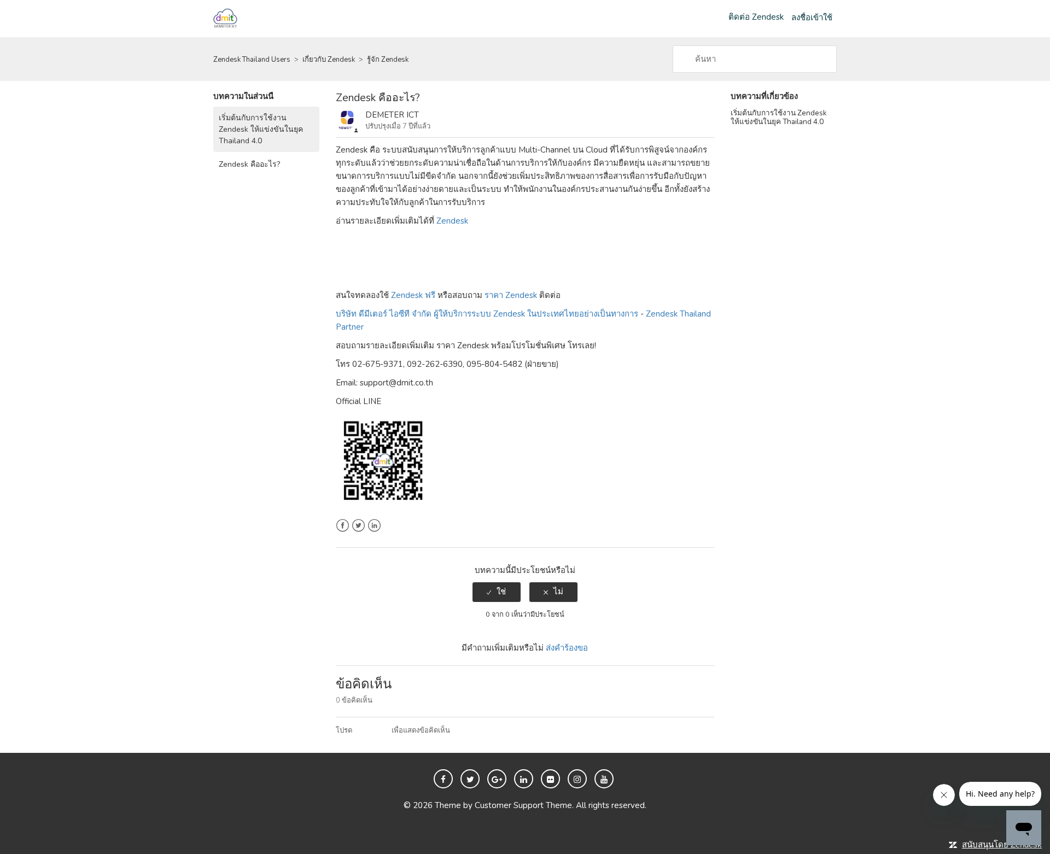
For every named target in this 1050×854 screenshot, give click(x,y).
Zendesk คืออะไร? (249, 164)
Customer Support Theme (523, 805)
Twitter (358, 526)
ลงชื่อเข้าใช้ (372, 730)
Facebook (342, 526)
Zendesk (452, 220)
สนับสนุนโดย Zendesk (1002, 844)
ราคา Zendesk (511, 295)
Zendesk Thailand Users (251, 60)
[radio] (496, 592)
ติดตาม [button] (689, 118)
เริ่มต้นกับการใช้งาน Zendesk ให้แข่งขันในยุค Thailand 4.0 (261, 129)
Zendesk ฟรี (413, 295)
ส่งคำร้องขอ (567, 647)
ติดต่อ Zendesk (756, 16)
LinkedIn (374, 526)
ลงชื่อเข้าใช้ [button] (811, 17)
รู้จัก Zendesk (388, 60)
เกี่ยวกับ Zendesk (328, 60)
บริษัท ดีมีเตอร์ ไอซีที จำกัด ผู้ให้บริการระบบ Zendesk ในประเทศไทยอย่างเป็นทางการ (487, 313)
